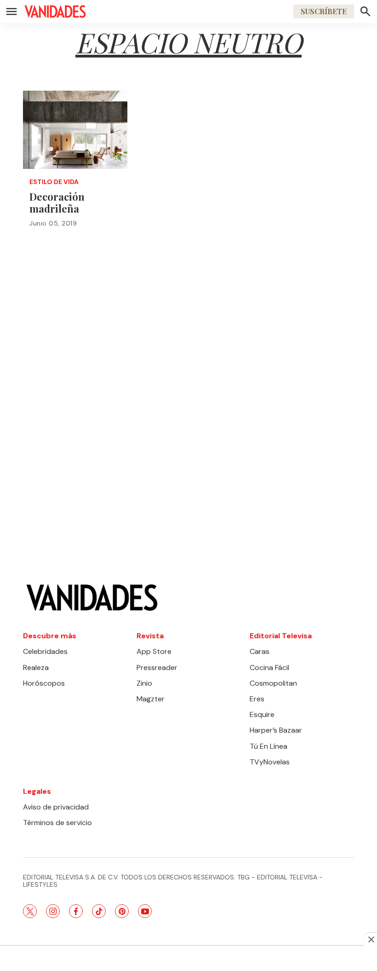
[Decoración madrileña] (75, 130)
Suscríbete (324, 11)
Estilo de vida (54, 182)
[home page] (55, 11)
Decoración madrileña (57, 203)
